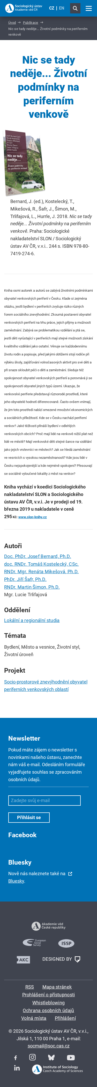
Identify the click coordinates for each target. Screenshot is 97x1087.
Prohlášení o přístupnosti (48, 994)
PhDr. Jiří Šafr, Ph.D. (25, 579)
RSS (29, 987)
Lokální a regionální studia (32, 620)
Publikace (30, 23)
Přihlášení (65, 1018)
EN (61, 8)
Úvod (12, 23)
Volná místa (34, 1018)
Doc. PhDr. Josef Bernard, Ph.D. (37, 556)
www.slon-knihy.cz (32, 517)
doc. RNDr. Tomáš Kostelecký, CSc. (41, 564)
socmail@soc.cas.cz (49, 1046)
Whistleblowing (48, 1002)
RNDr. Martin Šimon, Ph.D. (32, 587)
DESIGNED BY (57, 959)
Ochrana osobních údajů (48, 1010)
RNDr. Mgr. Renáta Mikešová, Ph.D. (41, 571)
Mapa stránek (57, 987)
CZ (51, 8)
